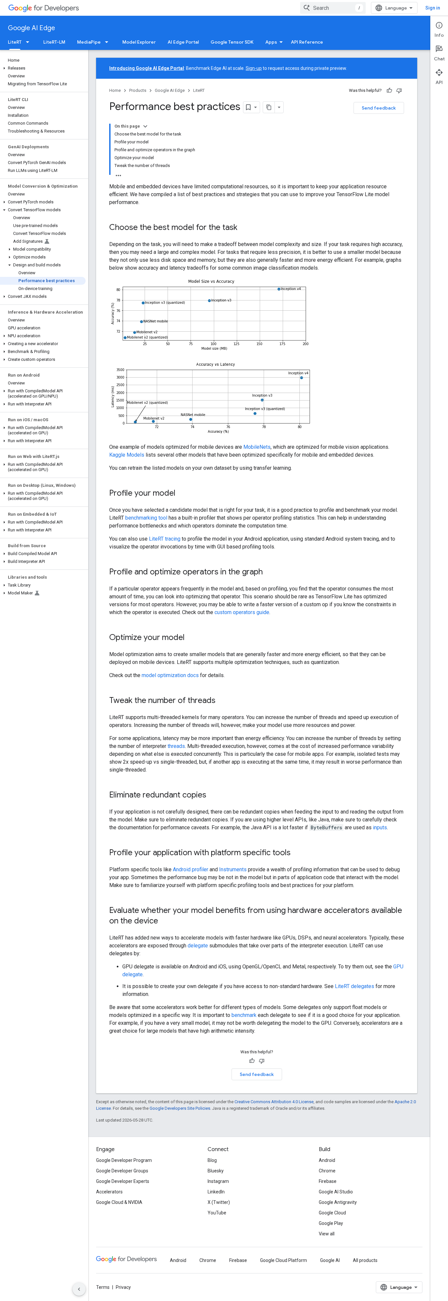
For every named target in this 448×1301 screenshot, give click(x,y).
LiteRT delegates (354, 986)
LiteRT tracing (164, 539)
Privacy (123, 1287)
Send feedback (379, 108)
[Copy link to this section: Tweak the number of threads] (222, 701)
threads (176, 746)
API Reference (307, 42)
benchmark (244, 1015)
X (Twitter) (219, 1202)
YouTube (217, 1212)
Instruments (233, 869)
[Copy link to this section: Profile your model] (182, 494)
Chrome (327, 1170)
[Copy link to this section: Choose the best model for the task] (244, 228)
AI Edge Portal (183, 42)
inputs (380, 827)
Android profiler (190, 869)
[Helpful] (389, 90)
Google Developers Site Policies (180, 1108)
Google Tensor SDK (232, 42)
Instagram (218, 1181)
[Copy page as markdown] (269, 107)
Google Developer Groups (122, 1170)
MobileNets (257, 447)
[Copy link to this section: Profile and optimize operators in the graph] (269, 572)
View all (327, 1233)
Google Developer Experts (122, 1181)
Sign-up (254, 68)
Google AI (330, 1260)
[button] (43, 68)
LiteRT (15, 42)
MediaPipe (89, 42)
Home (115, 90)
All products (365, 1260)
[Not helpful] (399, 90)
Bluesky (216, 1170)
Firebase (327, 1181)
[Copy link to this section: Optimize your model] (191, 638)
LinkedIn (216, 1191)
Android (327, 1160)
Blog (212, 1160)
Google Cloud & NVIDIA (119, 1202)
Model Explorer (139, 42)
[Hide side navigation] (79, 1289)
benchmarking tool (146, 518)
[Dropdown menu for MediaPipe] (108, 42)
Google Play (331, 1223)
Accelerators (109, 1191)
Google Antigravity (338, 1202)
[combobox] (333, 8)
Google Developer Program (124, 1160)
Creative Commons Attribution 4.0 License (274, 1101)
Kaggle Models (126, 455)
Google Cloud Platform (283, 1260)
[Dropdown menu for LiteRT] (29, 42)
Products (137, 90)
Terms (103, 1287)
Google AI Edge (31, 28)
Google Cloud (332, 1212)
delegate (198, 945)
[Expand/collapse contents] (145, 126)
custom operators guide (241, 612)
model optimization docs (170, 675)
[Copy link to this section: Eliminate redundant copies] (212, 795)
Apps (271, 42)
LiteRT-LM (54, 42)
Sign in (432, 7)
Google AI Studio (336, 1191)
